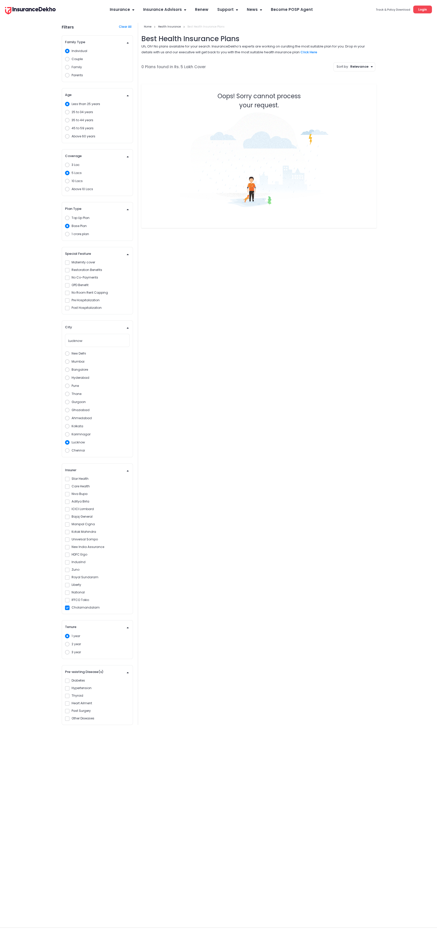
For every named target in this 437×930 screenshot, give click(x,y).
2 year (76, 644)
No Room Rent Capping (90, 292)
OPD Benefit (80, 285)
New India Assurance (88, 547)
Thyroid (77, 695)
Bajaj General (82, 516)
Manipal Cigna (83, 524)
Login (422, 9)
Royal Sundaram (85, 577)
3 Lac (76, 165)
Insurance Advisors (162, 9)
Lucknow (78, 442)
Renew (201, 9)
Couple (77, 59)
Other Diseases (83, 718)
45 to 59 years (83, 128)
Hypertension (82, 688)
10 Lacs (77, 181)
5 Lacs (77, 173)
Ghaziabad (81, 410)
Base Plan (79, 226)
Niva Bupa (80, 494)
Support (225, 9)
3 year (76, 652)
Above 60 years (83, 136)
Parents (77, 75)
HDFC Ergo (79, 554)
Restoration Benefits (87, 270)
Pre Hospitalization (86, 300)
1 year (76, 636)
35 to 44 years (82, 120)
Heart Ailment (82, 703)
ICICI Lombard (83, 509)
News (252, 9)
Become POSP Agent (292, 9)
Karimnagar (81, 434)
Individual (79, 51)
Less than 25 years (86, 104)
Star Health (80, 478)
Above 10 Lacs (82, 189)
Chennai (78, 450)
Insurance (120, 9)
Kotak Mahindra (84, 532)
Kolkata (77, 426)
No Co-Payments (85, 277)
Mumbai (78, 361)
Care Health (81, 486)
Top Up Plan (81, 218)
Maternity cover (83, 262)
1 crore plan (80, 234)
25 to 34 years (82, 112)
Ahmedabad (82, 418)
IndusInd (78, 562)
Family (77, 67)
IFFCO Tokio (80, 600)
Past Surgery (81, 711)
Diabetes (78, 680)
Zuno (75, 569)
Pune (75, 386)
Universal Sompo (85, 539)
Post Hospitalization (87, 308)
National (78, 592)
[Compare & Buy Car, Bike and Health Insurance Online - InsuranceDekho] (30, 11)
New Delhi (79, 353)
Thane (76, 394)
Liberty (76, 585)
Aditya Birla (80, 501)
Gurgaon (79, 402)
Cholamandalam (86, 607)
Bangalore (80, 369)
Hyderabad (80, 377)
